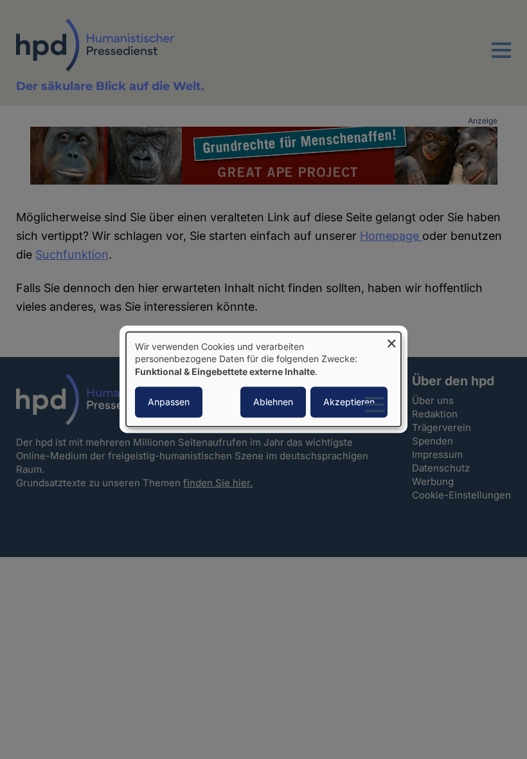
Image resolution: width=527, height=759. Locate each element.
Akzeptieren (349, 402)
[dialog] (263, 379)
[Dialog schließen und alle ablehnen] (391, 340)
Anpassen (169, 402)
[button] (501, 58)
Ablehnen (273, 402)
